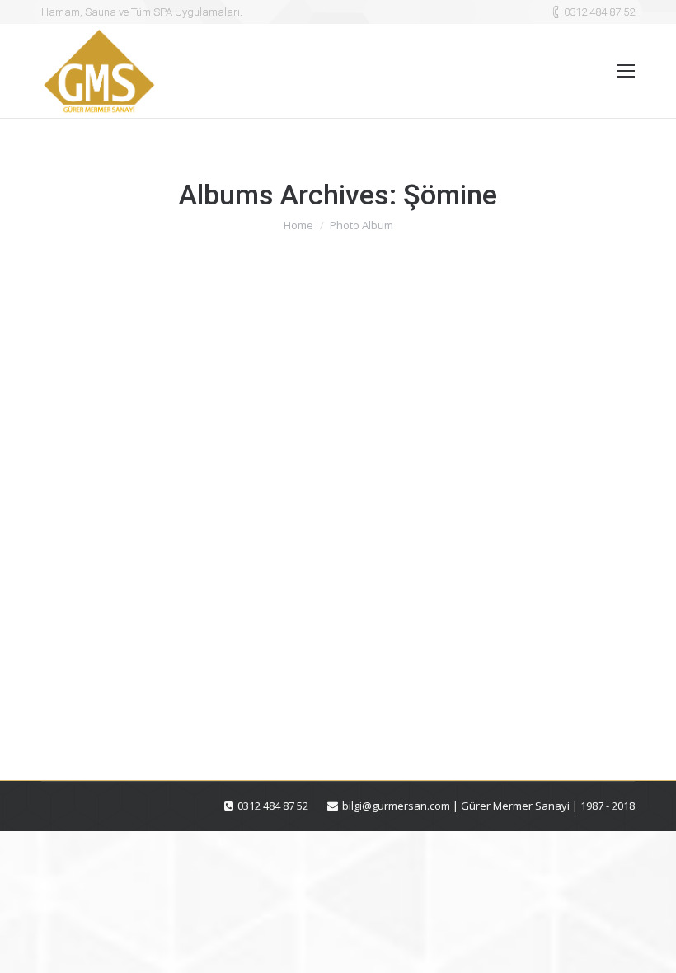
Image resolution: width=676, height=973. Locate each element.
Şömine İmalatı (117, 665)
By (136, 695)
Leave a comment (295, 695)
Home (298, 225)
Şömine (80, 695)
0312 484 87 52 (599, 12)
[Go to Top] (649, 946)
